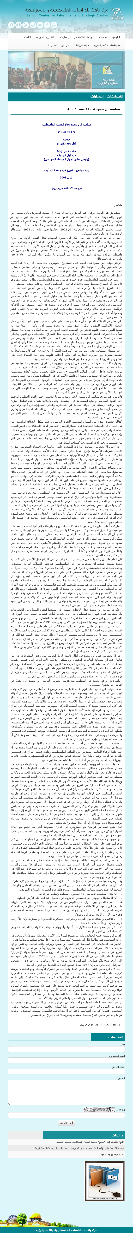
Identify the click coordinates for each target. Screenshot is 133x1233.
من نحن (65, 45)
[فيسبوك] (47, 27)
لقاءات (27, 37)
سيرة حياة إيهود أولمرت (112, 1154)
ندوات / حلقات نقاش (84, 37)
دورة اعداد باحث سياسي (107, 45)
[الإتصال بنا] (40, 27)
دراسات (103, 37)
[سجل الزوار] (33, 27)
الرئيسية (116, 37)
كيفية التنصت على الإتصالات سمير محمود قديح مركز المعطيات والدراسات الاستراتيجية (79, 1148)
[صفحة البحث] (11, 27)
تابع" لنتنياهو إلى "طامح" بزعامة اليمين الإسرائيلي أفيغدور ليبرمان (90, 1142)
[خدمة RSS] (25, 27)
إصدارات (64, 37)
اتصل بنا (52, 45)
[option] (66, 71)
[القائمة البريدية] (18, 27)
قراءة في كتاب (81, 45)
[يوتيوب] (54, 27)
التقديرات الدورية (45, 37)
